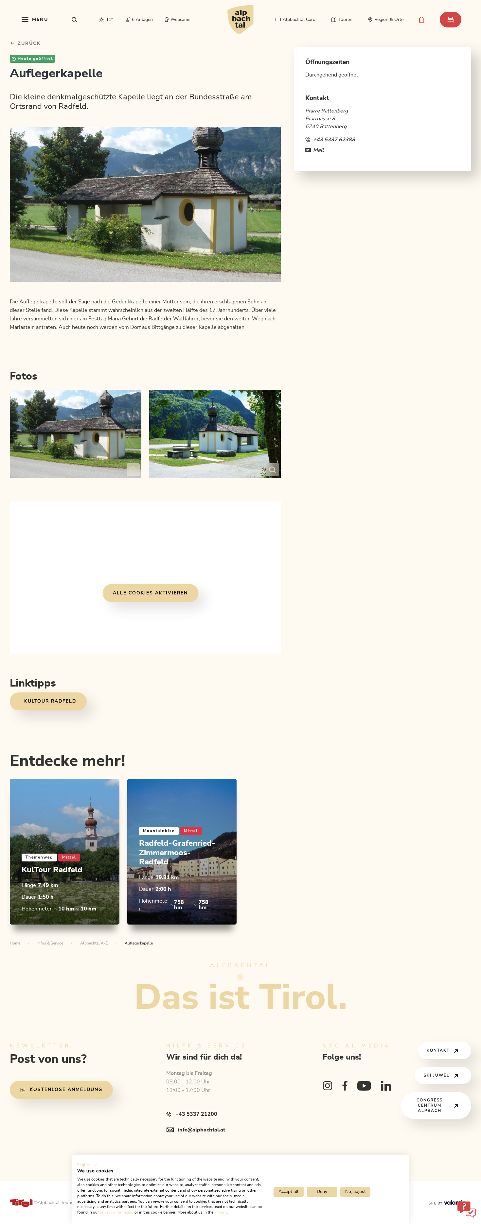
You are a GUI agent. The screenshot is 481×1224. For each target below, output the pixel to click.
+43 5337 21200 (196, 1114)
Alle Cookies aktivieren (150, 593)
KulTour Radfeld (50, 701)
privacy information (117, 1212)
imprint (220, 1212)
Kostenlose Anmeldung (66, 1089)
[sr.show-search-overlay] (74, 19)
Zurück (28, 43)
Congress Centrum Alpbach (430, 1105)
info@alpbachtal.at (201, 1129)
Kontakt (438, 1050)
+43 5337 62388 (334, 139)
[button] (87, 1164)
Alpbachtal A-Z (94, 943)
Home (15, 943)
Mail (318, 150)
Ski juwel (437, 1075)
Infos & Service (50, 943)
